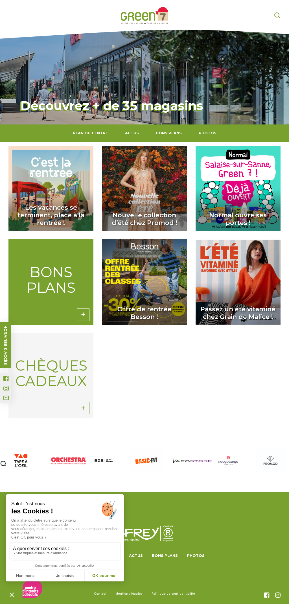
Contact (100, 593)
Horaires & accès (5, 345)
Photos (207, 133)
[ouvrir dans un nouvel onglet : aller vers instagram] (6, 388)
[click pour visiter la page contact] (6, 398)
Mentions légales (129, 593)
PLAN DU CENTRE (90, 133)
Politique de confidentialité (173, 593)
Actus (132, 133)
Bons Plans (169, 133)
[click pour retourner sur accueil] (21, 460)
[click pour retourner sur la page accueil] (144, 15)
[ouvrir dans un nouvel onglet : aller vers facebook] (6, 378)
